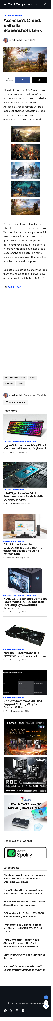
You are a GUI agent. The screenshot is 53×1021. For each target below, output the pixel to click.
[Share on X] (39, 80)
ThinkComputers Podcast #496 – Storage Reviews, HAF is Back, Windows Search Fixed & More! (22, 943)
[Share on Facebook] (22, 80)
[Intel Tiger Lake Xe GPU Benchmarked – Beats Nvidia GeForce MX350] (25, 475)
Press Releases (30, 442)
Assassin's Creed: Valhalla (15, 378)
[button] (5, 4)
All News (7, 16)
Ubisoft (21, 383)
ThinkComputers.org (22, 4)
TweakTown (14, 286)
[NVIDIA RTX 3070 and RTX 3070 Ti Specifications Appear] (25, 634)
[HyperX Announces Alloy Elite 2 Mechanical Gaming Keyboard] (25, 427)
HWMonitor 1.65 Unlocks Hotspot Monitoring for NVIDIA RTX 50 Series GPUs (23, 928)
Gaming (32, 378)
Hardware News (18, 442)
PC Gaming (9, 383)
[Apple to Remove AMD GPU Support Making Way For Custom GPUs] (25, 682)
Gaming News (17, 16)
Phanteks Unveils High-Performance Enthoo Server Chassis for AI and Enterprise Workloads (24, 878)
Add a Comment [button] (17, 402)
